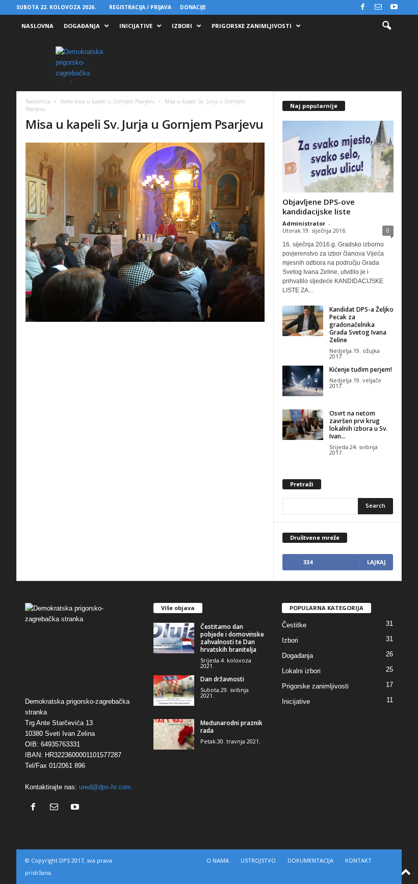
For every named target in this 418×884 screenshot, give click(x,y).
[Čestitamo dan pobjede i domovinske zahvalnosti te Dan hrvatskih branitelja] (173, 638)
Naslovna (37, 26)
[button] (386, 26)
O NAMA (217, 860)
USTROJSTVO (258, 860)
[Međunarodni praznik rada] (173, 734)
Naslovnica (37, 101)
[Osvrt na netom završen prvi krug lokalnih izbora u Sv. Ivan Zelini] (302, 424)
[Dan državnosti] (173, 690)
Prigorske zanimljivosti (252, 26)
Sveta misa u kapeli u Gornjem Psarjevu (107, 101)
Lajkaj (376, 562)
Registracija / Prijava (140, 7)
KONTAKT (358, 860)
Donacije (193, 7)
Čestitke (294, 625)
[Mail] (378, 7)
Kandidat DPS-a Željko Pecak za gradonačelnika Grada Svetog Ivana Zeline (361, 324)
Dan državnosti (222, 679)
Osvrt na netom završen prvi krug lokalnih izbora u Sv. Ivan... (358, 424)
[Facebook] (362, 7)
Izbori (182, 26)
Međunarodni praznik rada (231, 727)
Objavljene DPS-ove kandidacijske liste (318, 206)
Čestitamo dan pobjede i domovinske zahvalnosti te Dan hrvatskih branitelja (232, 638)
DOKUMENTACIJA (310, 860)
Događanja (82, 26)
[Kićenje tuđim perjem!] (302, 381)
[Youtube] (394, 7)
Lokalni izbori (301, 671)
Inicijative (135, 26)
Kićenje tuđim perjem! (360, 369)
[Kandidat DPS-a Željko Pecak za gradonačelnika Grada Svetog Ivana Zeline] (302, 321)
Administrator (303, 223)
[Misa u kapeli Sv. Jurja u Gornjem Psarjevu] (145, 232)
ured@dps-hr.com (105, 787)
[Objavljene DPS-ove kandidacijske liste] (338, 156)
